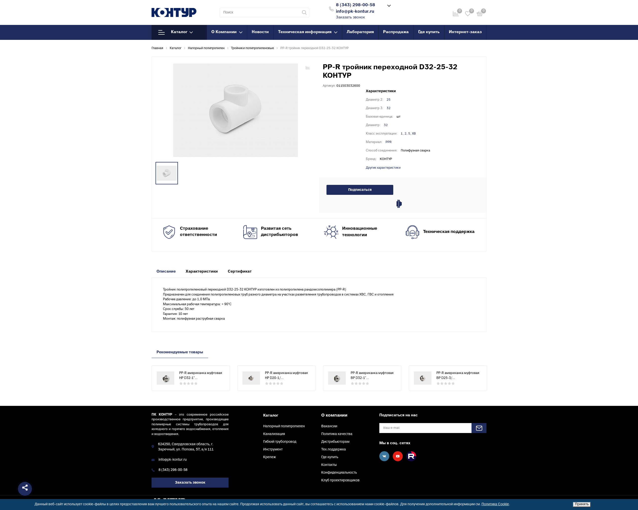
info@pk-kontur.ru (173, 459)
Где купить (429, 32)
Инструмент (273, 449)
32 (389, 108)
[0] (480, 14)
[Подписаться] (479, 428)
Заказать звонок (350, 17)
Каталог (179, 32)
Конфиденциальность (339, 472)
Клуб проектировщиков (340, 480)
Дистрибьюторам (335, 441)
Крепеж (269, 457)
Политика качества (336, 434)
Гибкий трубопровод (279, 441)
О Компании (224, 32)
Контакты (329, 465)
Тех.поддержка (333, 449)
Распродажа (396, 32)
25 (389, 99)
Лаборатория (360, 32)
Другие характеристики (383, 167)
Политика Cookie (495, 504)
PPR (389, 142)
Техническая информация (304, 32)
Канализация (274, 434)
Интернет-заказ (465, 32)
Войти (409, 8)
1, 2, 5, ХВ (408, 133)
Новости (260, 32)
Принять (582, 504)
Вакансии (329, 426)
